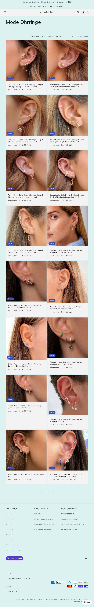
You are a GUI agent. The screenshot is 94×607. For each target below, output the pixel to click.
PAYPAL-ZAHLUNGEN (69, 529)
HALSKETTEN (11, 540)
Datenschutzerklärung (67, 599)
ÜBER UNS (37, 514)
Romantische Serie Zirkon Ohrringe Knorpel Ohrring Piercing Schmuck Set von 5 (25, 86)
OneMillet (25, 599)
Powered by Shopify (37, 599)
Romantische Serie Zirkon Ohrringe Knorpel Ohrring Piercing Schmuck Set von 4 (67, 141)
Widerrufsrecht (51, 599)
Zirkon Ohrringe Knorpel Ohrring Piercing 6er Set (26, 475)
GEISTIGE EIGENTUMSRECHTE (73, 524)
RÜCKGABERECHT (67, 514)
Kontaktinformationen (80, 601)
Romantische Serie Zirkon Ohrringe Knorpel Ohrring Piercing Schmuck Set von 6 (67, 86)
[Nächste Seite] (53, 491)
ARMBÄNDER (10, 529)
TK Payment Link (13, 550)
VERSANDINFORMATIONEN (71, 519)
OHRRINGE (10, 534)
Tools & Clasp (12, 545)
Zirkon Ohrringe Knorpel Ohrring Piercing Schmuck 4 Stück (66, 420)
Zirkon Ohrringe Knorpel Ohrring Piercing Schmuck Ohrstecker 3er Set (66, 251)
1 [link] (40, 491)
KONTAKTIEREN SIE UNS (43, 519)
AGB (79, 599)
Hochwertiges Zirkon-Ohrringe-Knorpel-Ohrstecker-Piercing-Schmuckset (66, 475)
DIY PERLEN (11, 524)
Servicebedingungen (42, 529)
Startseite (11, 514)
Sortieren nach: (39, 36)
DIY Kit (9, 519)
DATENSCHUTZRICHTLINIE (44, 524)
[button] (4, 12)
